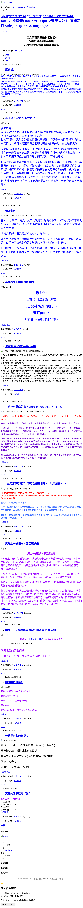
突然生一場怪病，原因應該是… (23, 543)
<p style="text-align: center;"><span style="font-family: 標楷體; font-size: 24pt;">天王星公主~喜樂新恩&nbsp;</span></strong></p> (41, 21)
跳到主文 (4, 32)
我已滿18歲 (5, 904)
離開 (12, 904)
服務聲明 (62, 879)
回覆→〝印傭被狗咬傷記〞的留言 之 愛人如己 (31, 630)
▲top (3, 109)
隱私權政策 (53, 879)
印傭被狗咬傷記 (35, 639)
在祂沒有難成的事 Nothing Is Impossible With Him (33, 406)
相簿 (7, 55)
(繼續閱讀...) (5, 97)
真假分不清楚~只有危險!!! (20, 118)
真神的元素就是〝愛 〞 (18, 793)
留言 (21, 101)
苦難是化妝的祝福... (16, 735)
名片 (7, 60)
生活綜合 (18, 51)
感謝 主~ (10, 69)
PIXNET (25, 879)
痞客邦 (16, 101)
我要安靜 (10, 210)
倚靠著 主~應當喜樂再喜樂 (20, 346)
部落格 (7, 58)
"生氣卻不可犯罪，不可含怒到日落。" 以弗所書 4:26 (35, 483)
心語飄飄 (17, 105)
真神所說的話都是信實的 (19, 282)
